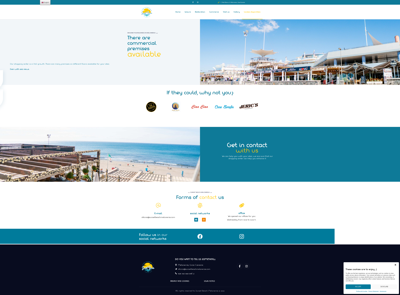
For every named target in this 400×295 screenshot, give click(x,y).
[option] (151, 107)
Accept (358, 287)
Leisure (188, 12)
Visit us (226, 12)
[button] (395, 265)
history (237, 12)
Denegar (384, 287)
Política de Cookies (361, 291)
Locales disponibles (252, 12)
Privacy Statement (373, 291)
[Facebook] (196, 220)
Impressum (383, 291)
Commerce (214, 12)
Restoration (200, 12)
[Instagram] (204, 220)
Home (178, 12)
